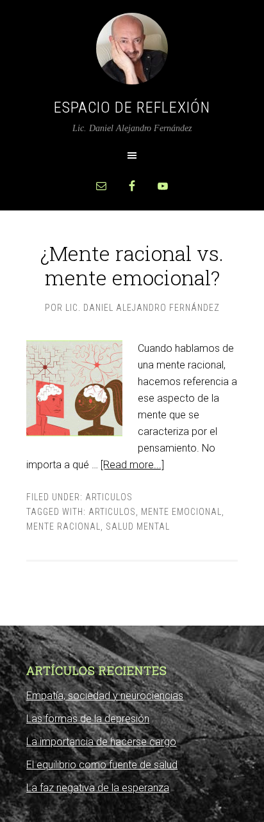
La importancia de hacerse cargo (101, 742)
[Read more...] (132, 465)
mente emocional (181, 512)
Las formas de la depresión (87, 719)
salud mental (138, 526)
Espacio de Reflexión (132, 107)
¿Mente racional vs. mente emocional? (132, 265)
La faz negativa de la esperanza (97, 788)
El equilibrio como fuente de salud (101, 765)
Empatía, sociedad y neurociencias (104, 696)
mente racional (63, 526)
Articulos (109, 497)
